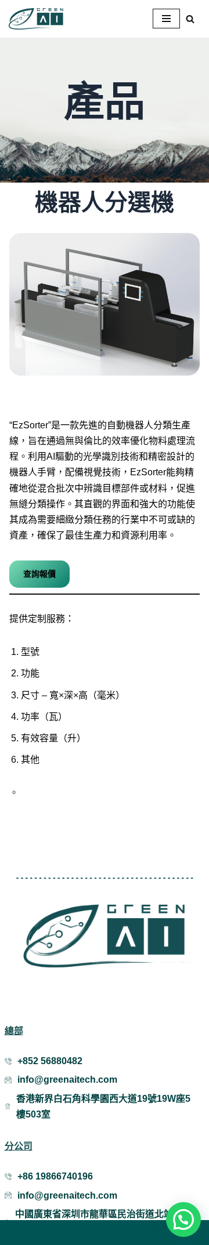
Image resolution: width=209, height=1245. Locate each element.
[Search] (190, 18)
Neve (20, 1232)
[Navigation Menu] (166, 18)
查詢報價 (39, 573)
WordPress (112, 1232)
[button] (183, 1219)
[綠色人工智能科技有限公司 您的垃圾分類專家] (38, 19)
